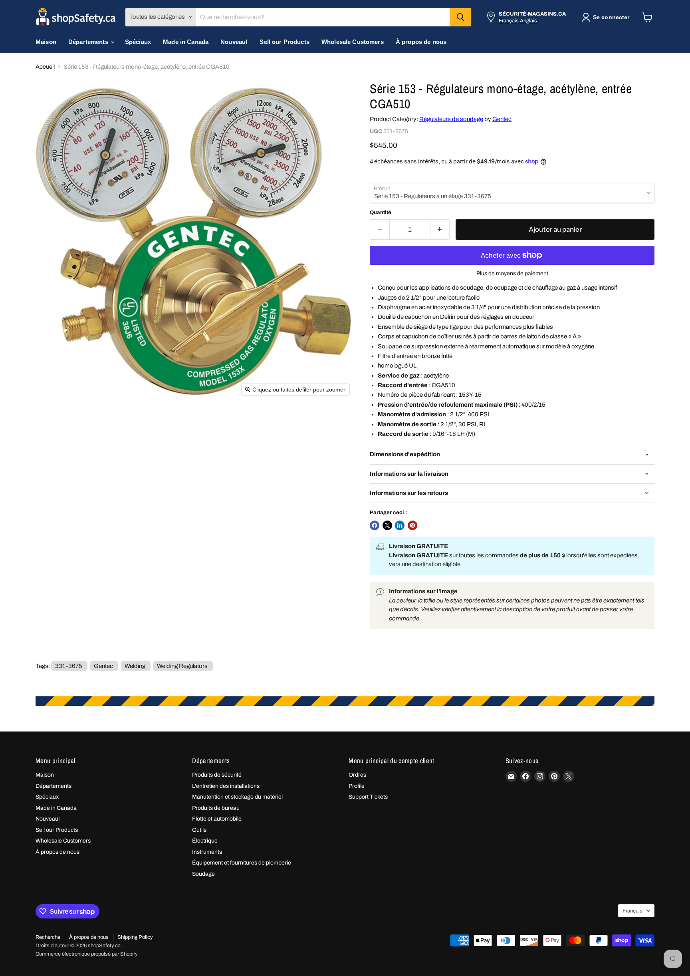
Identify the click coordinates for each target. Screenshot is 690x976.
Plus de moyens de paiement (512, 273)
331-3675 (68, 666)
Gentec (502, 119)
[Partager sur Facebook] (374, 525)
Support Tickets (368, 797)
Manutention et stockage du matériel (237, 797)
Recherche (48, 937)
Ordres (357, 775)
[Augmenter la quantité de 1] (440, 229)
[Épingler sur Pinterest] (412, 525)
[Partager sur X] (387, 525)
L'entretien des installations (226, 786)
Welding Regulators (182, 666)
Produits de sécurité (217, 775)
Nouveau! (234, 41)
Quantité (380, 212)
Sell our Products (284, 41)
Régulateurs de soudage (451, 119)
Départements (89, 41)
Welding (135, 666)
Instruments (207, 852)
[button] (607, 17)
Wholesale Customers (352, 41)
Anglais (528, 21)
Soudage (203, 874)
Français (509, 21)
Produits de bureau (216, 808)
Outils (199, 830)
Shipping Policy (135, 937)
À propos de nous (421, 41)
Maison (46, 41)
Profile (357, 786)
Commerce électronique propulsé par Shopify (87, 954)
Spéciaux (138, 41)
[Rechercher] (460, 17)
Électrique (205, 841)
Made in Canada (185, 41)
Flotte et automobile (217, 819)
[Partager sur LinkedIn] (399, 525)
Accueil (45, 67)
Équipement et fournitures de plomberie (241, 863)
